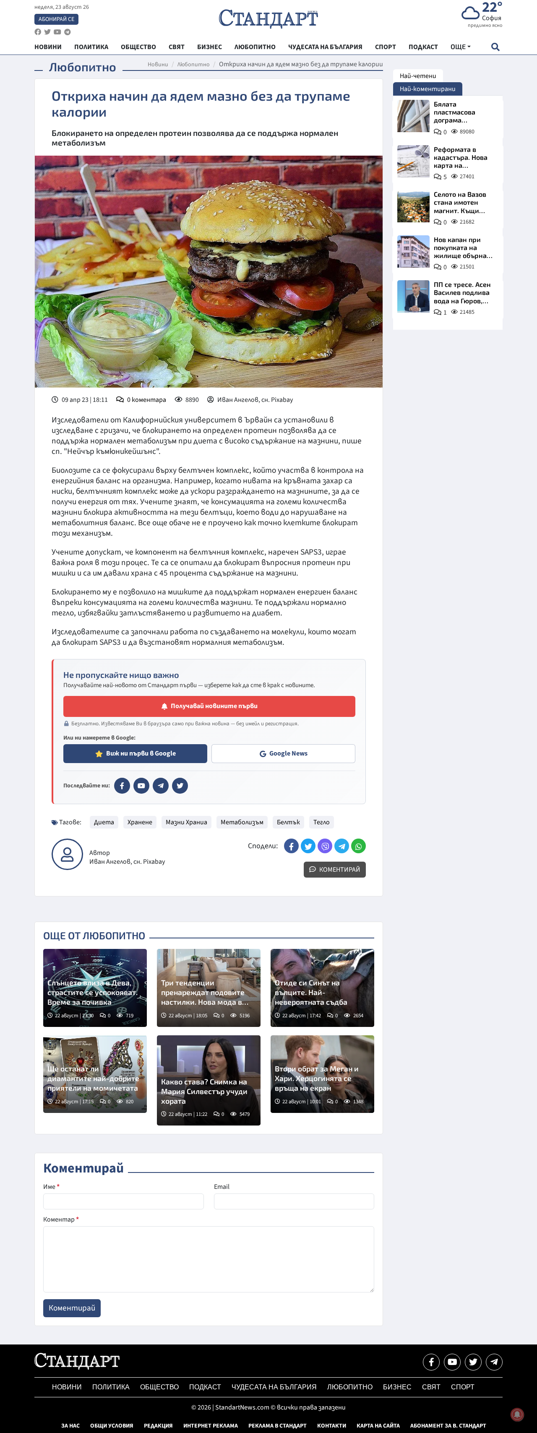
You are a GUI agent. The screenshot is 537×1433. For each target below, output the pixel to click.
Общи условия (111, 1426)
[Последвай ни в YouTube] (452, 1362)
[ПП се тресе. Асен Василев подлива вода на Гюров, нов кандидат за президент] (413, 296)
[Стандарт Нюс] (77, 1367)
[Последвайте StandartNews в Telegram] (67, 32)
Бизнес (397, 1387)
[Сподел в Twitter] (308, 846)
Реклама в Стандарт (277, 1426)
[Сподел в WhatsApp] (358, 846)
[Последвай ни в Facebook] (431, 1362)
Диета (104, 822)
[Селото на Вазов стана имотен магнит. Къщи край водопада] (413, 206)
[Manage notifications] (517, 1414)
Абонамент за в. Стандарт (448, 1426)
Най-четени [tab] (418, 76)
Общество (159, 1387)
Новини (158, 64)
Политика (111, 1387)
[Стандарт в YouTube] (141, 786)
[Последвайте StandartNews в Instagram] (47, 32)
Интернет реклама (210, 1426)
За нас (70, 1426)
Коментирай (339, 869)
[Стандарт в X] (180, 786)
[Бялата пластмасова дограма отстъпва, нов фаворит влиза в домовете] (413, 116)
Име (51, 1186)
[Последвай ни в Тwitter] (473, 1362)
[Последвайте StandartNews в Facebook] (37, 32)
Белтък (288, 822)
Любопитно (193, 64)
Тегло (321, 822)
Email (221, 1186)
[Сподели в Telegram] (341, 846)
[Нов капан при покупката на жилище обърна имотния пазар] (413, 251)
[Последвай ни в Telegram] (494, 1362)
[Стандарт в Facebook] (122, 786)
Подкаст (205, 1387)
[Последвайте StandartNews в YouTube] (57, 32)
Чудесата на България (274, 1387)
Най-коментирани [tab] (428, 89)
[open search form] (495, 47)
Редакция (158, 1426)
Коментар (61, 1219)
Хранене (140, 822)
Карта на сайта (378, 1426)
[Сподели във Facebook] (291, 846)
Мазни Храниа (186, 822)
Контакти (331, 1426)
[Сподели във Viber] (325, 846)
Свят (431, 1387)
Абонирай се (56, 19)
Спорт (462, 1387)
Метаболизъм (242, 822)
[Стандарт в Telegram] (161, 786)
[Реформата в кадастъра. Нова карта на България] (413, 161)
